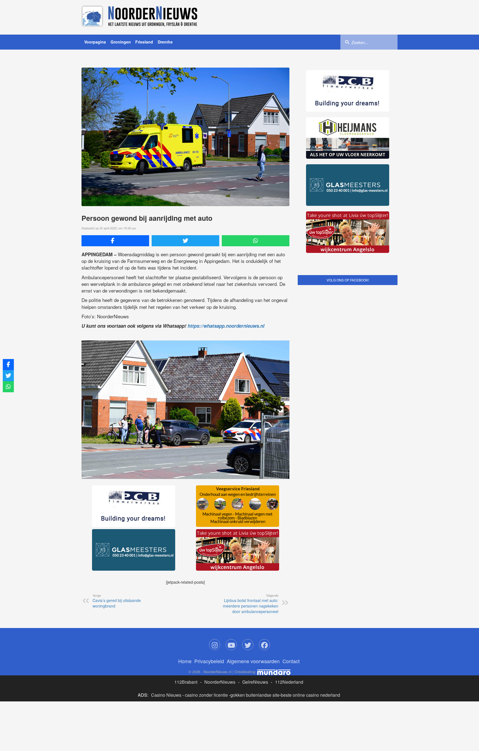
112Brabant (185, 682)
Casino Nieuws (166, 695)
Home (185, 661)
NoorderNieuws (219, 682)
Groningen (121, 42)
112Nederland (289, 682)
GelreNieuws (255, 682)
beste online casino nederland (310, 695)
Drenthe (165, 42)
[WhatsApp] (255, 240)
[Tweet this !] (185, 240)
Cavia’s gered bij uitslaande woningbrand (117, 601)
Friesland (144, 42)
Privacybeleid (209, 661)
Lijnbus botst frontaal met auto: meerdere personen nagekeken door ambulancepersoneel (250, 603)
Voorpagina (95, 42)
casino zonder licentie (206, 695)
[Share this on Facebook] (115, 240)
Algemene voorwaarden (253, 661)
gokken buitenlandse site (254, 695)
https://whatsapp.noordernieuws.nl (226, 325)
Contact (291, 661)
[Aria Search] (347, 42)
